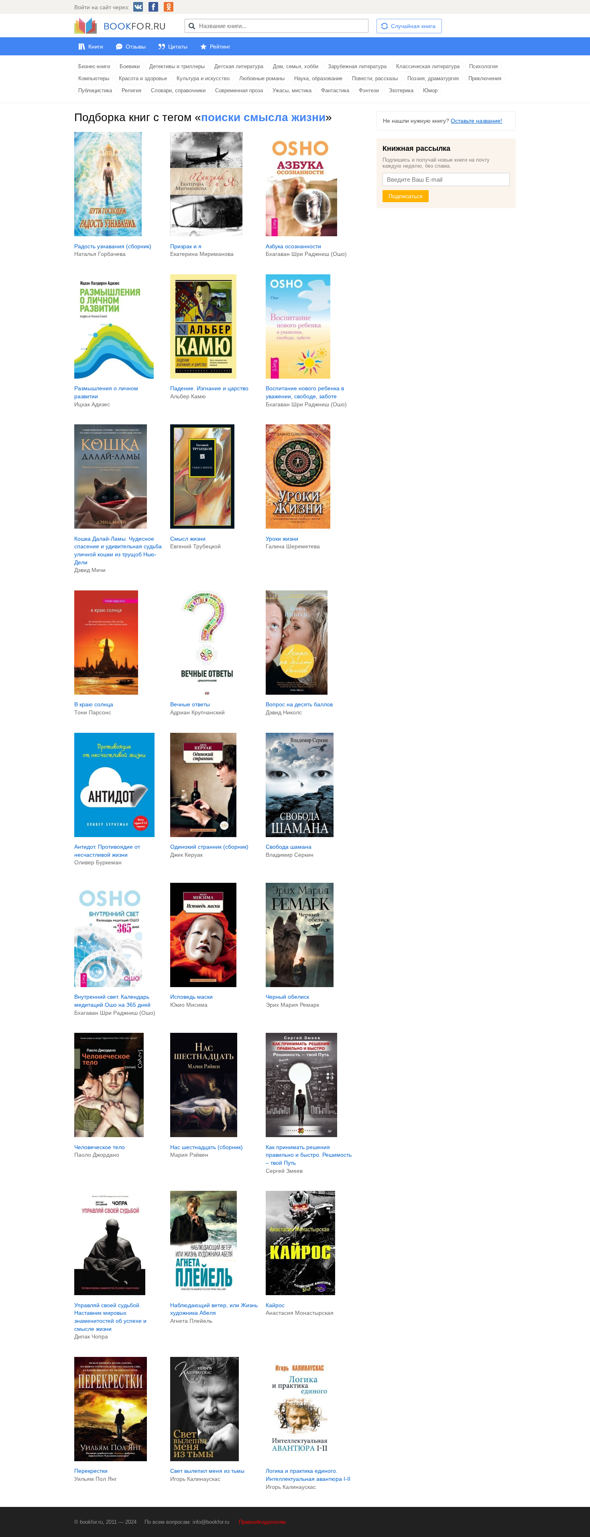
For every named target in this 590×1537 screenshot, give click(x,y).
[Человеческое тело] (109, 1135)
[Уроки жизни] (298, 526)
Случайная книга (413, 26)
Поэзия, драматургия (433, 78)
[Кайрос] (300, 1293)
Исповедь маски (191, 997)
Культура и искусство (203, 78)
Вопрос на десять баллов (299, 704)
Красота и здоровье (143, 78)
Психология (483, 66)
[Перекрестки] (110, 1459)
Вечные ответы (190, 704)
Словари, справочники (178, 90)
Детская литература (238, 66)
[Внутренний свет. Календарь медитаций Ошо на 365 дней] (108, 985)
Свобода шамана (288, 847)
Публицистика (95, 90)
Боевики (130, 66)
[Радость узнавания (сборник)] (108, 234)
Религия (131, 90)
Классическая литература (428, 66)
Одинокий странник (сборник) (209, 847)
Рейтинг (220, 46)
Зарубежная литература (357, 66)
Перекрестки (91, 1471)
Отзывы (136, 46)
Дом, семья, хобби (295, 66)
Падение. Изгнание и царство (209, 388)
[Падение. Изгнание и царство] (203, 376)
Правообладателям (262, 1522)
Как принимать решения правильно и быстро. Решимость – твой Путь (309, 1155)
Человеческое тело (99, 1147)
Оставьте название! (476, 121)
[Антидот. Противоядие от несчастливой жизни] (114, 835)
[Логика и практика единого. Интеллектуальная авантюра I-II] (300, 1459)
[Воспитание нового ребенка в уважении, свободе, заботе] (298, 376)
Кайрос (275, 1305)
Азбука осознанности (293, 246)
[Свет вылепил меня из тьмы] (204, 1459)
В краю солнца (93, 704)
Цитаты (177, 46)
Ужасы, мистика (292, 90)
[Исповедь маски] (203, 985)
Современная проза (239, 90)
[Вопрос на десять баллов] (297, 692)
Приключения (484, 78)
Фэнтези (369, 90)
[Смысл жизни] (202, 526)
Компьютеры (93, 78)
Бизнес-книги (94, 66)
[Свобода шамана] (300, 835)
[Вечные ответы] (207, 692)
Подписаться (406, 196)
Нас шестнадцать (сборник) (206, 1147)
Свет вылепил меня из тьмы (207, 1471)
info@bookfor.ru (211, 1522)
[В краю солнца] (106, 692)
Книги (95, 46)
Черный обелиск (287, 997)
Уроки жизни (282, 538)
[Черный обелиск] (300, 985)
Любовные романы (262, 78)
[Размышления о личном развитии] (114, 376)
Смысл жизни (187, 538)
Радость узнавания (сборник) (112, 246)
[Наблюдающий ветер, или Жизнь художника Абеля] (203, 1293)
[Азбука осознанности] (301, 234)
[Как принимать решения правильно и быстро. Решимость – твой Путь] (301, 1135)
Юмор (430, 90)
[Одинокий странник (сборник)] (203, 835)
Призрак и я (185, 246)
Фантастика (335, 90)
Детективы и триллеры (177, 66)
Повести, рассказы (375, 78)
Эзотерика (401, 90)
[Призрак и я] (206, 234)
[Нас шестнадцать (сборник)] (204, 1135)
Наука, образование (318, 78)
